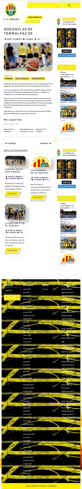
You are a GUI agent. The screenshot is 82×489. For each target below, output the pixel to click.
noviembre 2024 (28, 348)
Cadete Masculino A (68, 325)
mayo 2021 (27, 477)
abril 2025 (26, 332)
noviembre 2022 (28, 427)
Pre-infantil (65, 388)
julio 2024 (26, 362)
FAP (63, 342)
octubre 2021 (27, 464)
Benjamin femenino (68, 312)
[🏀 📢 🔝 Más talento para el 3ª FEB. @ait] (71, 33)
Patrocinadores (67, 385)
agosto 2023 (27, 398)
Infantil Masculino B (68, 358)
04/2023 (9, 39)
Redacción (18, 39)
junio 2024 (26, 365)
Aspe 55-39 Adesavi (67, 131)
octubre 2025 (27, 312)
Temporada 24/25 (68, 418)
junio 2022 (26, 437)
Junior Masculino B (68, 375)
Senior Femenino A (68, 391)
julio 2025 (26, 322)
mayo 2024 (27, 368)
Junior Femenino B (68, 368)
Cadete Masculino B (68, 329)
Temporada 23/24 (68, 414)
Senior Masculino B (68, 404)
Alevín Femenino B (68, 292)
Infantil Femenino (67, 345)
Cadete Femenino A (68, 319)
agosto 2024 (27, 358)
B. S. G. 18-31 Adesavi (67, 118)
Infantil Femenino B (68, 352)
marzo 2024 (27, 375)
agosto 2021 (27, 470)
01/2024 (10, 230)
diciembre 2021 (28, 457)
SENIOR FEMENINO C (68, 398)
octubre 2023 (27, 391)
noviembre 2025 (28, 309)
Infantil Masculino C (68, 362)
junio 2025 (26, 325)
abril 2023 (26, 411)
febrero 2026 (27, 299)
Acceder (45, 289)
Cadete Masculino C (68, 332)
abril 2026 (26, 292)
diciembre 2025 (28, 306)
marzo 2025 (27, 335)
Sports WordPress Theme (35, 486)
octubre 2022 (27, 431)
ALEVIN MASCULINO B (69, 299)
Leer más (13, 194)
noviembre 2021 (28, 460)
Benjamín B (65, 309)
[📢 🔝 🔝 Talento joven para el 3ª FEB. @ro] (62, 43)
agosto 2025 (27, 319)
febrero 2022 (27, 450)
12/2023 (36, 177)
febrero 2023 (27, 418)
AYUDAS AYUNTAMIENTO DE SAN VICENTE (67, 75)
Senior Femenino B (68, 394)
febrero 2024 (27, 378)
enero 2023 (27, 421)
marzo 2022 (27, 447)
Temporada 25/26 (68, 421)
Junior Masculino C (68, 378)
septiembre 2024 (29, 355)
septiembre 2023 (29, 394)
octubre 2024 (27, 352)
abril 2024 (26, 371)
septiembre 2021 (29, 467)
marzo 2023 (27, 414)
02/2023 (10, 176)
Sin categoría (66, 408)
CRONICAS (8, 78)
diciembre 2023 (28, 385)
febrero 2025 (27, 338)
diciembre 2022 (28, 424)
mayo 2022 (27, 441)
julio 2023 (26, 401)
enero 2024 (27, 381)
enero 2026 (27, 302)
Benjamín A (65, 306)
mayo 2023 (27, 408)
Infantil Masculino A (68, 355)
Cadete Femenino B (68, 322)
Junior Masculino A (68, 371)
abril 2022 (26, 444)
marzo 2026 (27, 296)
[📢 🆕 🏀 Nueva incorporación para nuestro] (71, 43)
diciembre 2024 (28, 345)
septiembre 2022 (29, 434)
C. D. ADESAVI (11, 19)
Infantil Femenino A (68, 348)
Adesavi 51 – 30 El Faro (68, 102)
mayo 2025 (27, 329)
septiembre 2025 (29, 315)
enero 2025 (27, 342)
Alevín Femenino (67, 289)
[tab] (63, 5)
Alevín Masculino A (68, 296)
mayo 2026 (27, 289)
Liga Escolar (66, 381)
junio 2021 (26, 474)
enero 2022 (27, 454)
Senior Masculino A (68, 401)
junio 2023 (26, 404)
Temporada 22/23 (38, 78)
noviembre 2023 (28, 388)
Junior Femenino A (34, 17)
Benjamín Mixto (67, 315)
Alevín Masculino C (68, 302)
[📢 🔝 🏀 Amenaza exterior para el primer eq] (62, 33)
